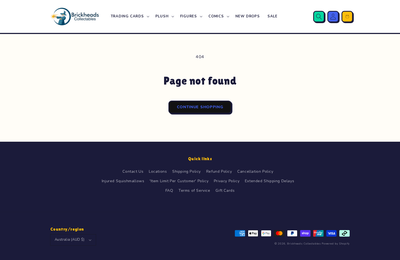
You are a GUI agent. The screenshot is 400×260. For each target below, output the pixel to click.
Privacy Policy (226, 181)
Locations (158, 171)
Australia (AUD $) (70, 239)
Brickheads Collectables (304, 244)
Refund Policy (219, 171)
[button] (129, 16)
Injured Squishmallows (123, 181)
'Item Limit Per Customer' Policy (179, 181)
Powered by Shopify (336, 244)
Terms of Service (194, 190)
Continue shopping (200, 107)
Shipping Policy (186, 171)
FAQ (169, 190)
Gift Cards (225, 190)
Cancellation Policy (255, 171)
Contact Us (132, 171)
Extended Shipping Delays (269, 181)
